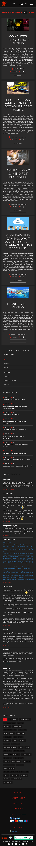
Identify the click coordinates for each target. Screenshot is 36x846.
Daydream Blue (19, 751)
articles (7, 372)
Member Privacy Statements (14, 453)
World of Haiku (9, 768)
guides (6, 385)
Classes (6, 779)
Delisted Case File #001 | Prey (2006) (17, 466)
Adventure (7, 782)
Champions (7, 758)
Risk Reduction (9, 765)
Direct (6, 775)
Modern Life (17, 726)
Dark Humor (16, 761)
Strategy (7, 726)
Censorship (12, 719)
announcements (10, 380)
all (5, 359)
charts (6, 376)
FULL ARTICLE (18, 75)
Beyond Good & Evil (10, 730)
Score (12, 733)
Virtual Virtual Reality (11, 754)
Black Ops (15, 744)
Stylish (6, 744)
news (6, 368)
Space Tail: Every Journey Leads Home (16, 772)
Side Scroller (16, 779)
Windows (20, 765)
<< (2, 350)
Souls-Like (23, 730)
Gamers (6, 761)
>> (33, 350)
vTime (14, 740)
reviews (7, 363)
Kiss (5, 733)
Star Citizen (26, 754)
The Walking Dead (10, 747)
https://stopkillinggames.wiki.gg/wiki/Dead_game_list (18, 579)
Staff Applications (11, 414)
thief (20, 747)
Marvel (22, 740)
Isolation (24, 775)
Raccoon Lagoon (9, 723)
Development (18, 758)
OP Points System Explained (14, 429)
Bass (27, 747)
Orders (20, 723)
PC (25, 12)
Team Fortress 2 (25, 719)
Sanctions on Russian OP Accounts (17, 459)
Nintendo (27, 761)
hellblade (7, 737)
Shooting (15, 775)
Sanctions (20, 733)
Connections (18, 737)
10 (28, 350)
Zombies (6, 740)
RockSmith (7, 751)
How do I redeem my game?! (14, 400)
